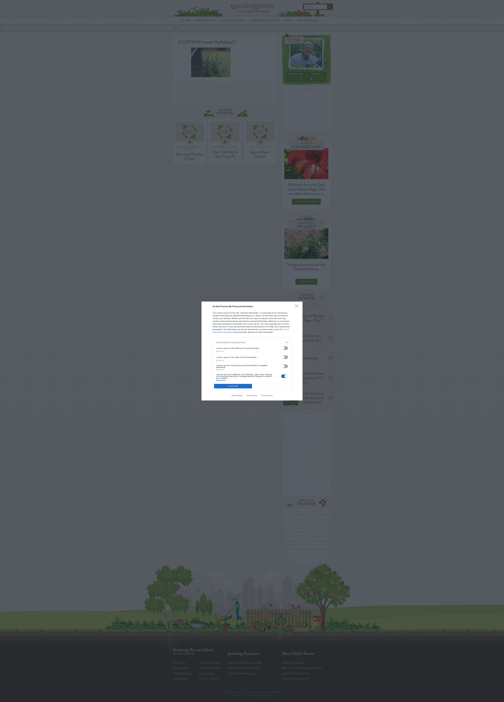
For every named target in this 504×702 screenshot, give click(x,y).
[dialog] (252, 351)
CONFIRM (233, 386)
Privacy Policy (267, 395)
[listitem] (252, 342)
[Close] (297, 306)
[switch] (284, 348)
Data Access (252, 395)
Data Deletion (237, 395)
